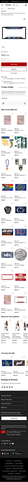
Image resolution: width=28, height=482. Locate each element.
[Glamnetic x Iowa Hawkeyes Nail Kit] (20, 120)
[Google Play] (17, 453)
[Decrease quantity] (2, 59)
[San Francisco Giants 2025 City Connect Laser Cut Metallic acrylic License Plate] (19, 363)
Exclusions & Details (11, 434)
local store (11, 82)
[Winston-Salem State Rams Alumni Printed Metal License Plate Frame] (20, 299)
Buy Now (14, 69)
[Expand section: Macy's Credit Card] (14, 399)
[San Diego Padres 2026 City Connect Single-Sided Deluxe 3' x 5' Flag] (7, 232)
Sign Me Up (14, 418)
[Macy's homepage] (1, 8)
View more (4, 98)
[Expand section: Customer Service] (14, 396)
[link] (7, 130)
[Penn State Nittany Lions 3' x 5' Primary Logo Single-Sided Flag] (20, 209)
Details (7, 55)
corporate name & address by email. (14, 478)
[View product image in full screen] (3, 47)
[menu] (2, 5)
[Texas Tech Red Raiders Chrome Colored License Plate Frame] (7, 277)
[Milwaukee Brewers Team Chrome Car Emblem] (7, 209)
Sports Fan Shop (11, 8)
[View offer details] (14, 103)
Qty (5, 58)
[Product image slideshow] (14, 33)
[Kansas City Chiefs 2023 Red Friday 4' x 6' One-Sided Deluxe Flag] (20, 277)
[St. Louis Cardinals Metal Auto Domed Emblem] (20, 254)
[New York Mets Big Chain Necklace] (7, 164)
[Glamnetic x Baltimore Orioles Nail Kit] (7, 299)
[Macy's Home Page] (7, 5)
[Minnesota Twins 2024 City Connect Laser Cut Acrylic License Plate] (7, 254)
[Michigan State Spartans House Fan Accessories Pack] (20, 142)
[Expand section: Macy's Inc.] (14, 407)
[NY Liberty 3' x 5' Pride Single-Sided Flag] (7, 187)
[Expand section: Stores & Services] (14, 403)
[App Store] (5, 453)
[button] (5, 8)
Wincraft (3, 11)
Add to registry (14, 73)
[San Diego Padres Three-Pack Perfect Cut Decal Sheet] (7, 142)
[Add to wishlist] (24, 19)
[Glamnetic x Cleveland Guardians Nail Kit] (7, 120)
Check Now (18, 434)
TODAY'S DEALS (5, 1)
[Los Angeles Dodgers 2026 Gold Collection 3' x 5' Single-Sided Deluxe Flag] (7, 363)
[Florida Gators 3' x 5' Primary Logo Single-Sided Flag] (20, 187)
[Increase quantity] (8, 59)
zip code (11, 78)
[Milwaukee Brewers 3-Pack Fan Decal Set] (20, 164)
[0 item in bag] (26, 5)
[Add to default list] (12, 114)
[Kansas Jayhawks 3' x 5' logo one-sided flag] (20, 232)
